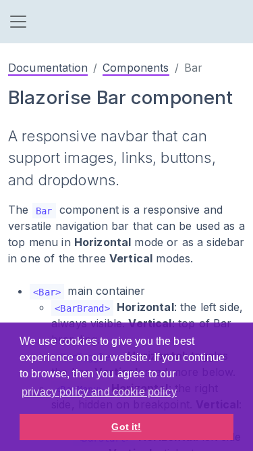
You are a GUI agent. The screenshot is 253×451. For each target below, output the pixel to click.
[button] (18, 21)
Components (136, 67)
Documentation (48, 67)
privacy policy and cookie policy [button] (99, 392)
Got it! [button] (126, 426)
